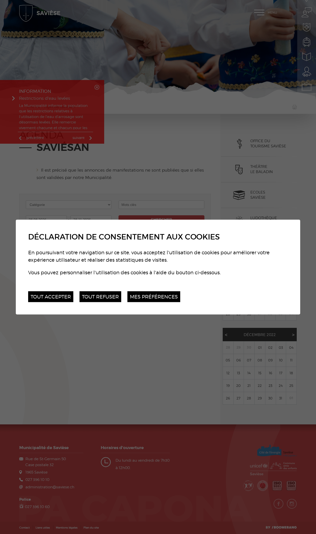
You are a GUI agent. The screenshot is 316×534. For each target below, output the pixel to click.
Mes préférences (154, 296)
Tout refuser (100, 296)
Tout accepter (51, 296)
